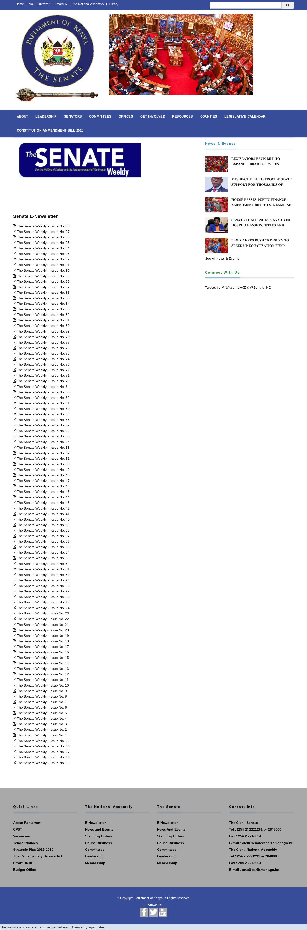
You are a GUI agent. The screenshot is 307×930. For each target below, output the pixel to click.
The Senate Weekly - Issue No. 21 (43, 624)
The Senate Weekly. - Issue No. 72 (43, 370)
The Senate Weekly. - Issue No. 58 (43, 420)
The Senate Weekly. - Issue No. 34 (43, 552)
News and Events (99, 829)
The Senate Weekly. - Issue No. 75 (43, 353)
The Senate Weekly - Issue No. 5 (42, 713)
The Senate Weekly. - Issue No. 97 (43, 232)
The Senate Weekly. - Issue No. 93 (43, 254)
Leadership (94, 856)
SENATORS (73, 116)
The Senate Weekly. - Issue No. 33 (43, 558)
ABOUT (22, 116)
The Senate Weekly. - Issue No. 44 (43, 497)
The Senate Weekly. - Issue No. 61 (43, 403)
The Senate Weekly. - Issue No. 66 (43, 746)
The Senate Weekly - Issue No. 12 (43, 674)
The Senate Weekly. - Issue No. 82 (43, 314)
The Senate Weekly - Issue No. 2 (42, 729)
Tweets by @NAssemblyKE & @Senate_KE (238, 287)
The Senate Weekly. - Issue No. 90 (43, 270)
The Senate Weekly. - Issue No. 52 (43, 453)
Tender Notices (25, 843)
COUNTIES (208, 116)
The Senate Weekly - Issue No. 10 (43, 685)
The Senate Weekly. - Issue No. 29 (43, 580)
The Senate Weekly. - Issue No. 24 (43, 608)
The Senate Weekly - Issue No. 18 (43, 641)
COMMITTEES (100, 116)
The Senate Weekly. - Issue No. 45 (43, 492)
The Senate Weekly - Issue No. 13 (43, 669)
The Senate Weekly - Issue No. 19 (43, 635)
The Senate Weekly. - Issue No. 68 (43, 757)
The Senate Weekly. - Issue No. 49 (43, 469)
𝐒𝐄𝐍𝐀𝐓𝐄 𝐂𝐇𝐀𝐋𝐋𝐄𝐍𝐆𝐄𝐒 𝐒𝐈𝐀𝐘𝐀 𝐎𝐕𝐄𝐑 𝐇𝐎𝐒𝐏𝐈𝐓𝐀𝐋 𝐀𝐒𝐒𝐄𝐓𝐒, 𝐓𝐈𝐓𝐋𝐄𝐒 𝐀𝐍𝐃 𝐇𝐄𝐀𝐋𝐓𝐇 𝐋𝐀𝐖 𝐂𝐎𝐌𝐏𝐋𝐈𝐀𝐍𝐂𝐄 (260, 225)
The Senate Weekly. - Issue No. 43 (43, 503)
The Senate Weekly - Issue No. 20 (43, 630)
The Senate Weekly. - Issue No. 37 (43, 536)
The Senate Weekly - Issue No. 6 (42, 707)
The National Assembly (88, 4)
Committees (95, 849)
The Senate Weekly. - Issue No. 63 (43, 392)
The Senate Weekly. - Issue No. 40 (43, 519)
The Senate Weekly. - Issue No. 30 (43, 575)
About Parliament (27, 823)
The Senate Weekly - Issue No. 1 (42, 735)
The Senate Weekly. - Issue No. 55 (43, 436)
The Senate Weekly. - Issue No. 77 (43, 342)
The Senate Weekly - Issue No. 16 (43, 652)
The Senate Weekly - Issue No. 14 (43, 663)
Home (20, 4)
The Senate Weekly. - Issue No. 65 (43, 741)
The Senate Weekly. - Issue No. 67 (43, 752)
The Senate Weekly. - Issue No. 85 (43, 298)
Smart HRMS (23, 863)
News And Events (171, 829)
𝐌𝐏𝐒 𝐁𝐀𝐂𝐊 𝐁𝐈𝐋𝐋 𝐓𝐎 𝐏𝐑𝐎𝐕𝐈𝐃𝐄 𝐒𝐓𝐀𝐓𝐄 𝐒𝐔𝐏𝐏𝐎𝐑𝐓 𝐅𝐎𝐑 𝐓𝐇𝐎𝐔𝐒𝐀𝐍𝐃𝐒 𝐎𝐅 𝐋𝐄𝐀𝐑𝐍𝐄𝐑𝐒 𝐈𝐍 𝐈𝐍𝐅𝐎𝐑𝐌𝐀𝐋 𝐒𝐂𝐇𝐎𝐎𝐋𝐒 (261, 184)
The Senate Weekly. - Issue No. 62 (43, 398)
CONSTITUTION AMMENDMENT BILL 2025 (50, 130)
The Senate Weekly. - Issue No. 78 (43, 337)
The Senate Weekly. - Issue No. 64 (43, 387)
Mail (31, 4)
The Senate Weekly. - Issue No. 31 (43, 569)
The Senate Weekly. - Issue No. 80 (43, 325)
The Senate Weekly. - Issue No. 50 (43, 464)
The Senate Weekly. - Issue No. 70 (43, 381)
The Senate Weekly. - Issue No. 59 (43, 414)
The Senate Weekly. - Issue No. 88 (43, 281)
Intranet (44, 4)
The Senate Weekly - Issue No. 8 (42, 696)
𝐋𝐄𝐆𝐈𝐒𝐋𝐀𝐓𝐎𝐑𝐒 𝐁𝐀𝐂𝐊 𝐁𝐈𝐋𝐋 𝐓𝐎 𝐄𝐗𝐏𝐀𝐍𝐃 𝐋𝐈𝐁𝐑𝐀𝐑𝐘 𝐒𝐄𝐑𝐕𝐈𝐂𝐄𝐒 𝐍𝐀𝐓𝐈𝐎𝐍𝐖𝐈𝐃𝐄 (255, 164)
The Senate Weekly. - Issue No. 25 (43, 602)
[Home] (57, 55)
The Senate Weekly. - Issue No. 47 (43, 480)
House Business (98, 843)
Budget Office (24, 870)
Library (113, 4)
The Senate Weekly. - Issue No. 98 (43, 226)
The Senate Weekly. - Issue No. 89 (43, 276)
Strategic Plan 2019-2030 (33, 849)
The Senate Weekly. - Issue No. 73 (43, 364)
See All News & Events (222, 258)
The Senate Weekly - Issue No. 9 (42, 691)
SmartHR (60, 4)
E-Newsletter (95, 823)
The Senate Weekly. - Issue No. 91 (43, 265)
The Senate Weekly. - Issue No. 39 (43, 525)
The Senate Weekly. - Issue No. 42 (43, 508)
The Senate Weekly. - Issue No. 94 (43, 248)
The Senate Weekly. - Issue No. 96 (43, 237)
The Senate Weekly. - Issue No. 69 (43, 763)
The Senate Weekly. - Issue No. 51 (43, 458)
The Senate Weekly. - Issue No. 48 (43, 475)
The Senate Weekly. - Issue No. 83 (43, 309)
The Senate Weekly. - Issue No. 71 (43, 375)
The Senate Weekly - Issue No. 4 (42, 718)
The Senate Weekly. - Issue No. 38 (43, 530)
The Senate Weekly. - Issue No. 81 (43, 320)
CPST (17, 829)
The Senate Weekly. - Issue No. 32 (43, 564)
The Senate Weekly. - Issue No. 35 (43, 547)
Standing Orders (98, 836)
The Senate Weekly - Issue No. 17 (43, 647)
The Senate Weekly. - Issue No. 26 (43, 597)
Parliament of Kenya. (149, 898)
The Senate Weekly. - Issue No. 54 (43, 442)
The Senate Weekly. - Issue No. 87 (43, 287)
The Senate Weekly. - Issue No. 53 (43, 447)
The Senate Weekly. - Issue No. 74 (43, 359)
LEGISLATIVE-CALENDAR (245, 116)
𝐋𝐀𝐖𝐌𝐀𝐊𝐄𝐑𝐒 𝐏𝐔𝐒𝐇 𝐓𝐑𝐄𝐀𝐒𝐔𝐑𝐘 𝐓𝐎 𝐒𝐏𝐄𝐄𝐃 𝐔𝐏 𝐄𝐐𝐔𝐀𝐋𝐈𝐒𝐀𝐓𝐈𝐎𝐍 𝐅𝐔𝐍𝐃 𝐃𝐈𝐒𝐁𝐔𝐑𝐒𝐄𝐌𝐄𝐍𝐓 (260, 245)
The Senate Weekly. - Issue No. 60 (43, 409)
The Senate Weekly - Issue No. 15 (43, 658)
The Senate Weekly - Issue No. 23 (43, 613)
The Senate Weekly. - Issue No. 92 (43, 259)
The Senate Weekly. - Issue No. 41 (43, 514)
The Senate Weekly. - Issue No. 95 (43, 243)
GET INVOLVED (152, 116)
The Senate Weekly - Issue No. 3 (42, 724)
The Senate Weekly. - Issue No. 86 (43, 292)
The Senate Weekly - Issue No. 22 (43, 619)
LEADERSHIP (46, 116)
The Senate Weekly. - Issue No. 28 (43, 586)
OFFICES (126, 116)
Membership (95, 863)
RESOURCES (182, 116)
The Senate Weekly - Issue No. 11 (43, 680)
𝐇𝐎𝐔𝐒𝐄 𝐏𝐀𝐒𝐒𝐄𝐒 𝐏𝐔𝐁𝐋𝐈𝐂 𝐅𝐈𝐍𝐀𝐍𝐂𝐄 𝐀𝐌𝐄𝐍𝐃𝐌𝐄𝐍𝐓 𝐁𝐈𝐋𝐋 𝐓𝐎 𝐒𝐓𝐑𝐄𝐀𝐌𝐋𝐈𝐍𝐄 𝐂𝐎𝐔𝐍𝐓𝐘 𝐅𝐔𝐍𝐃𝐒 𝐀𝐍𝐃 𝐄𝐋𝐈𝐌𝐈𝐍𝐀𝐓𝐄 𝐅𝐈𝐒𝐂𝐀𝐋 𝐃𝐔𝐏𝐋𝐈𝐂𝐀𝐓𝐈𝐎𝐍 (261, 207)
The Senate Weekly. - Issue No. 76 (43, 348)
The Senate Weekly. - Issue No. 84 (43, 303)
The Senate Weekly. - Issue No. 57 (43, 425)
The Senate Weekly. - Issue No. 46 (43, 486)
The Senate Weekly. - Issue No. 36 (43, 541)
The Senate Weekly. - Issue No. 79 (43, 331)
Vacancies (21, 836)
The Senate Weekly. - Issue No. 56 (43, 431)
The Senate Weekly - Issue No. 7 (42, 702)
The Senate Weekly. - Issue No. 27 (43, 591)
